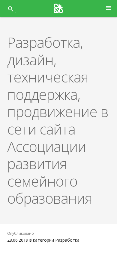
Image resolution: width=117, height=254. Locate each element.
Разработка (67, 240)
